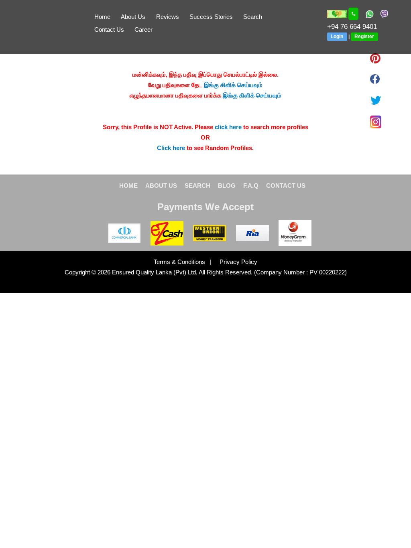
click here (228, 127)
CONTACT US (285, 185)
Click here (171, 147)
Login (337, 36)
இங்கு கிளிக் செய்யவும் (233, 84)
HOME (128, 185)
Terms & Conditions (180, 261)
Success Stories (211, 16)
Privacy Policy (235, 261)
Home (102, 16)
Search (252, 16)
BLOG (227, 185)
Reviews (167, 16)
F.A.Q (250, 185)
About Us (133, 16)
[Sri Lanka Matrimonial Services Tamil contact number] (353, 14)
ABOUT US (161, 185)
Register (364, 36)
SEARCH (197, 185)
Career (143, 29)
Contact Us (109, 29)
